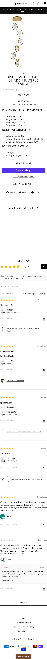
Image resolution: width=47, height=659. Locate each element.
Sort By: (27, 293)
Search (23, 618)
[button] (28, 266)
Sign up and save (23, 639)
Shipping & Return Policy (23, 627)
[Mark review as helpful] (44, 319)
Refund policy (23, 631)
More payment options (23, 176)
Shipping (13, 104)
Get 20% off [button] (23, 656)
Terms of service (23, 622)
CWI (23, 73)
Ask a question (23, 184)
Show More (12, 511)
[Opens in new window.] (4, 518)
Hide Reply (5, 567)
